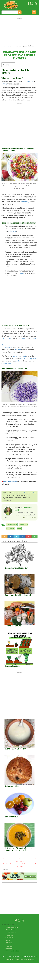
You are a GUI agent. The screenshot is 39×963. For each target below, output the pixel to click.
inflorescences (28, 81)
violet (24, 356)
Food (7, 46)
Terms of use (9, 960)
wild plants (10, 529)
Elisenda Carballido (30, 493)
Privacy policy (19, 960)
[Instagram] (22, 921)
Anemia (8, 940)
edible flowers (11, 525)
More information (10, 481)
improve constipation (28, 358)
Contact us (9, 946)
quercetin (7, 363)
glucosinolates (7, 347)
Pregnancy (9, 943)
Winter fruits (9, 938)
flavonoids (7, 338)
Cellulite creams (11, 932)
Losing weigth (10, 929)
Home (3, 46)
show (12, 65)
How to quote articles (13, 951)
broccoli (18, 350)
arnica (22, 273)
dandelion (18, 361)
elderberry (25, 202)
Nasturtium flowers (9, 345)
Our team (9, 948)
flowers (4, 84)
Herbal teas (9, 935)
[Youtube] (19, 921)
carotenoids (22, 338)
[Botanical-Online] (11, 5)
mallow (15, 356)
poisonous (12, 231)
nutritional (24, 525)
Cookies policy (29, 960)
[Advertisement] (19, 32)
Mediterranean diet (12, 927)
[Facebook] (16, 921)
